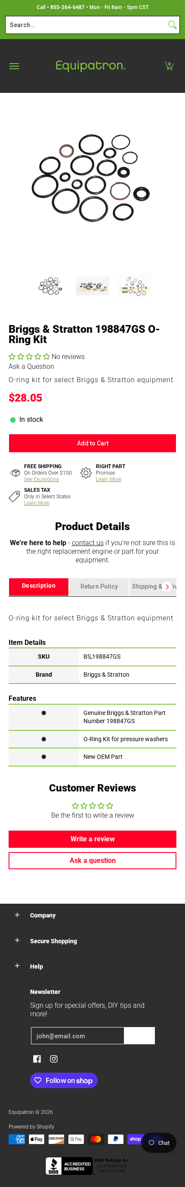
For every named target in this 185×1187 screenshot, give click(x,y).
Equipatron (21, 1112)
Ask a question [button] (93, 860)
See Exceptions (41, 479)
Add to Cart (92, 443)
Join (139, 1035)
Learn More (108, 479)
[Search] (172, 25)
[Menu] (14, 66)
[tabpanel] (92, 681)
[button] (169, 66)
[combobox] (86, 25)
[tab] (38, 587)
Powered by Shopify (31, 1127)
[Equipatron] (90, 66)
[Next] (170, 176)
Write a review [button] (93, 839)
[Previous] (14, 176)
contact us (88, 543)
